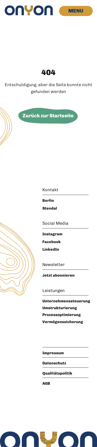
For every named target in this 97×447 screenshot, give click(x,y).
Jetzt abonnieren (58, 275)
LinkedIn (50, 249)
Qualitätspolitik (57, 373)
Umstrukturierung (59, 308)
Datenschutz (54, 363)
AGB (46, 383)
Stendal (49, 208)
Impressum (53, 353)
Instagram (52, 234)
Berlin (48, 200)
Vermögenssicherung (62, 322)
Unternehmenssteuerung (66, 301)
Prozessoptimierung (61, 314)
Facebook (51, 242)
